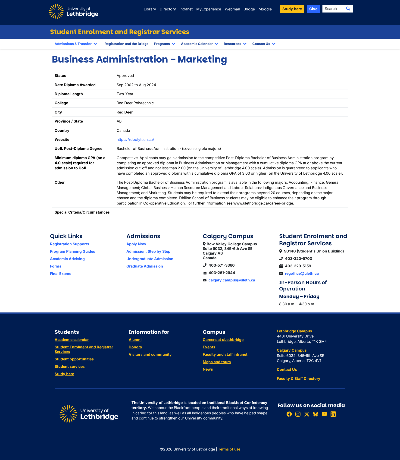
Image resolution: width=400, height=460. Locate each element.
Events (209, 347)
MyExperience (208, 9)
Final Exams (60, 273)
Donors (135, 347)
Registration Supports (69, 244)
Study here (64, 374)
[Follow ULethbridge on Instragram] (298, 414)
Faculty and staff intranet (225, 354)
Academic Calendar (197, 44)
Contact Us (261, 44)
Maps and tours (217, 361)
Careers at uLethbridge (223, 339)
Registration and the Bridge (127, 44)
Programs (162, 44)
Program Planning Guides (72, 251)
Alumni (135, 339)
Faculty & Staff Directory (298, 378)
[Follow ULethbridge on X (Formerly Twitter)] (306, 414)
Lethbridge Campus (294, 331)
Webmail (232, 9)
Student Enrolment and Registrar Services (119, 31)
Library (150, 9)
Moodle (265, 9)
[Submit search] (348, 9)
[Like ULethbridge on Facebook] (289, 414)
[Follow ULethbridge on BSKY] (315, 414)
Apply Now (136, 244)
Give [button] (313, 8)
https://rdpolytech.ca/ (135, 139)
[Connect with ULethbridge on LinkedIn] (333, 414)
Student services (70, 366)
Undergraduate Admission (149, 258)
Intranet (186, 9)
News (208, 369)
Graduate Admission (144, 266)
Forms (55, 266)
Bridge (249, 9)
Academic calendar (72, 339)
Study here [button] (292, 8)
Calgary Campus (292, 350)
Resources (232, 44)
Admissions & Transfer (73, 44)
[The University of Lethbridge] (89, 413)
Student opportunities (74, 359)
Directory (168, 9)
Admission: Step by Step (148, 251)
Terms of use (229, 449)
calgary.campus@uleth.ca (232, 280)
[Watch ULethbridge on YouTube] (324, 414)
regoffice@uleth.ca (302, 273)
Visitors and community (150, 354)
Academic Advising (67, 258)
